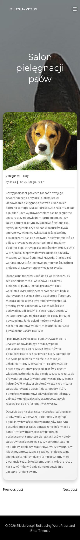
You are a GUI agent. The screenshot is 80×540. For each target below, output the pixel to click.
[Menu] (74, 9)
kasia (13, 182)
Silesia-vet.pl (24, 9)
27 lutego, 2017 (34, 182)
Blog (26, 176)
